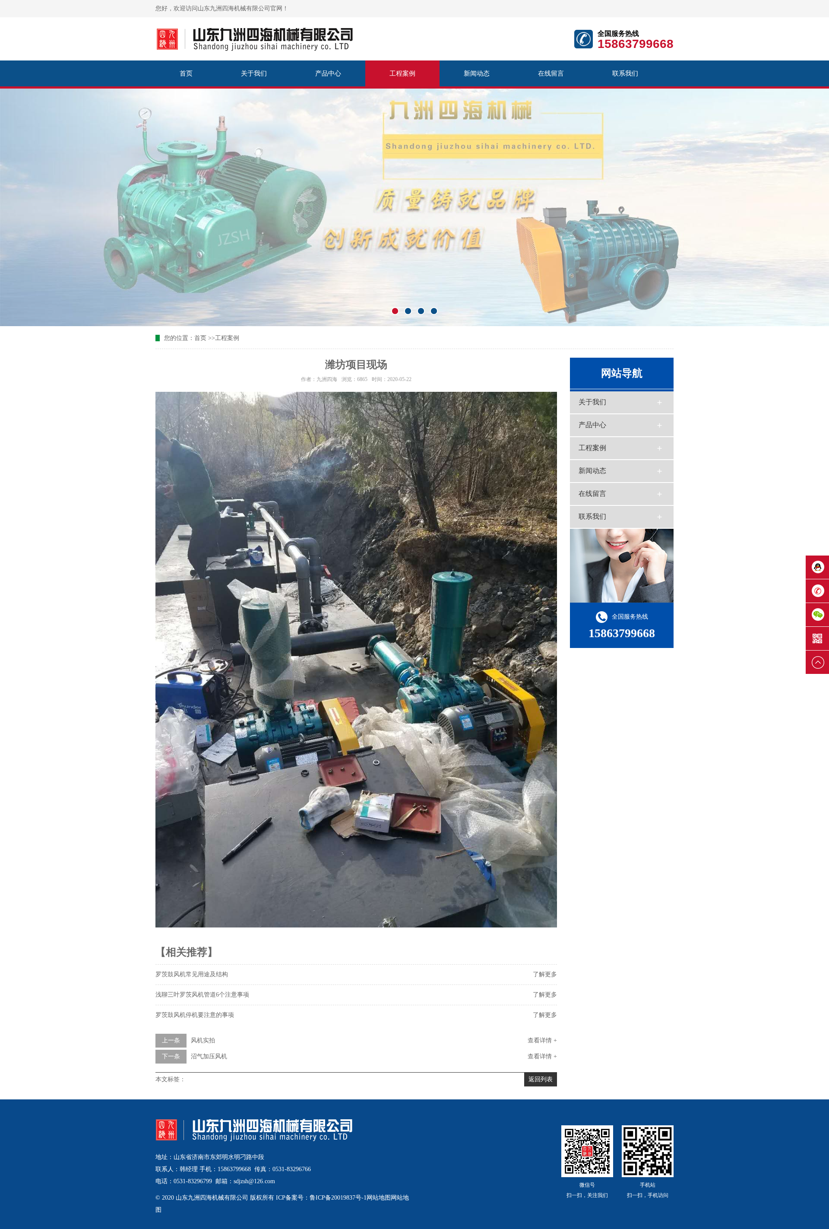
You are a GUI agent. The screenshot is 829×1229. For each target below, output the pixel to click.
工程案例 (402, 73)
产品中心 (328, 73)
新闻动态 (477, 73)
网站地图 (379, 1197)
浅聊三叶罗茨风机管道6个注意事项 (202, 994)
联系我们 (625, 73)
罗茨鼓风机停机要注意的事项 (194, 1015)
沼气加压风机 (209, 1056)
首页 (186, 73)
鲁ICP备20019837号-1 (338, 1197)
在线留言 (551, 73)
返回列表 (540, 1079)
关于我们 (254, 73)
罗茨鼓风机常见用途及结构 (191, 974)
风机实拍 (203, 1040)
